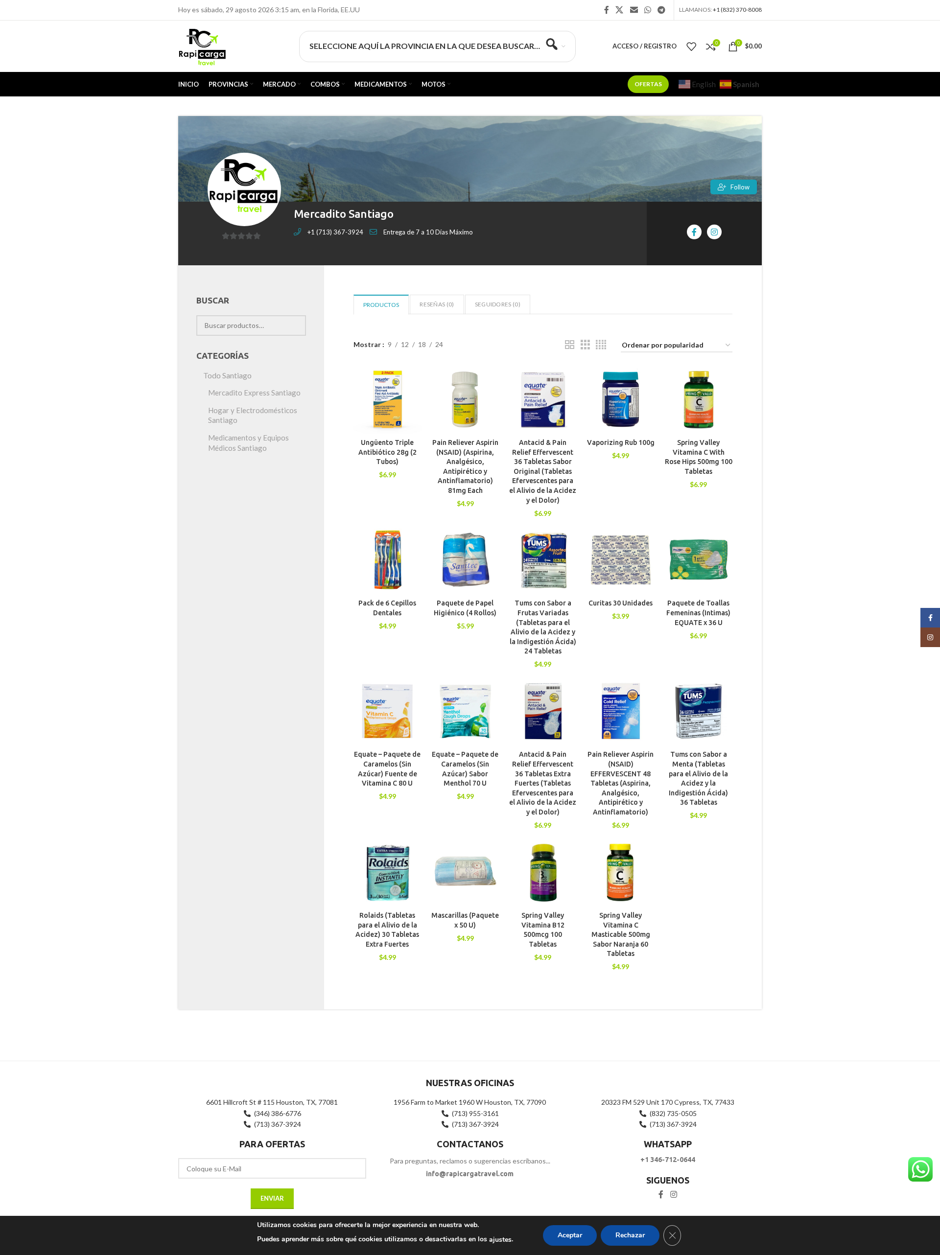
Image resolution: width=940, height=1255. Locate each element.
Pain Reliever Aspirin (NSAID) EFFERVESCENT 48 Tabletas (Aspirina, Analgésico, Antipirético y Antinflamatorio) (621, 783)
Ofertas (648, 84)
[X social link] (619, 9)
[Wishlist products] (691, 46)
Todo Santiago (227, 375)
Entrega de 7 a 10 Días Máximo (428, 232)
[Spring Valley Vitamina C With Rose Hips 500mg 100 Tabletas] (698, 400)
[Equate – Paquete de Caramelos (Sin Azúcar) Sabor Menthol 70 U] (465, 711)
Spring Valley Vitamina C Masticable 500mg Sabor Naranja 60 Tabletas (620, 934)
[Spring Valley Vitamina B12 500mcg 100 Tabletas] (543, 872)
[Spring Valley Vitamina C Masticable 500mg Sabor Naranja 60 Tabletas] (621, 872)
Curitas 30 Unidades (620, 603)
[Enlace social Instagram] (673, 1194)
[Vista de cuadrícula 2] (569, 345)
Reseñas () (437, 304)
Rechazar (630, 1235)
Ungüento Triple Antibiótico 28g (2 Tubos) (387, 452)
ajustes (500, 1239)
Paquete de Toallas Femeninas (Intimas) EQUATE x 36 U (698, 612)
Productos (381, 304)
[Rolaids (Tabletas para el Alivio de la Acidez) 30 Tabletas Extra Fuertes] (387, 872)
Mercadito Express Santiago (254, 392)
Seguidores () (497, 304)
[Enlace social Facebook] (606, 9)
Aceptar (570, 1235)
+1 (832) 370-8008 (737, 9)
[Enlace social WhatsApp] (647, 9)
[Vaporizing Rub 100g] (621, 400)
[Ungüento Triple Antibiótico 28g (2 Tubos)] (387, 400)
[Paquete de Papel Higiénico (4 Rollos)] (465, 560)
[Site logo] (202, 45)
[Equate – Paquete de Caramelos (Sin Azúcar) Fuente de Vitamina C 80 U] (387, 711)
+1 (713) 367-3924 (335, 232)
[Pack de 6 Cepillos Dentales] (387, 560)
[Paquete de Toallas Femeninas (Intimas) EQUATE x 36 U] (698, 560)
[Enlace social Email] (634, 9)
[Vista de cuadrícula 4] (601, 345)
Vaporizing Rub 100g (621, 442)
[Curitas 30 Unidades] (621, 560)
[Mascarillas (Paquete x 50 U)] (465, 872)
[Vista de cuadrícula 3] (585, 345)
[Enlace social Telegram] (662, 9)
